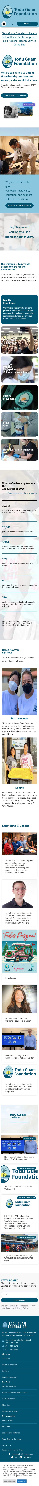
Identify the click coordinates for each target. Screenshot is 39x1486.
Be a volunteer (19, 718)
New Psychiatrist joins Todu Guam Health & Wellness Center (19, 1056)
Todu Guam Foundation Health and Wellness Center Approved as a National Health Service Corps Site (18, 1088)
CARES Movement (9, 397)
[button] (12, 23)
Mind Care (6, 424)
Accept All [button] (21, 1481)
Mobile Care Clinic (9, 302)
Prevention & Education (10, 341)
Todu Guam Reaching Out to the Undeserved (18, 1187)
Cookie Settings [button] (9, 1481)
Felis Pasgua (10, 978)
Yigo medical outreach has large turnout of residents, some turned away (18, 1258)
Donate (19, 787)
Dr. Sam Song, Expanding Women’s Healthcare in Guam (18, 1019)
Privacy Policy (21, 1308)
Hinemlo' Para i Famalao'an (18, 449)
